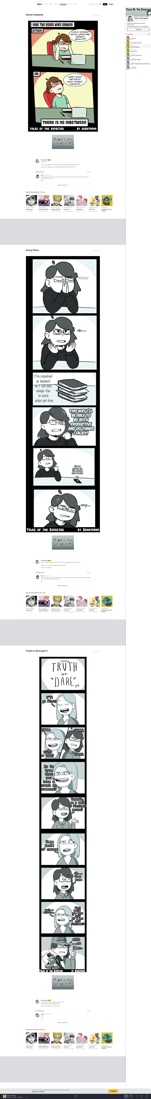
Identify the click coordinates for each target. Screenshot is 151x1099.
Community (63, 4)
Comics (51, 4)
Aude (42, 1014)
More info (35, 1091)
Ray (42, 175)
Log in (105, 4)
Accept (113, 1091)
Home (45, 4)
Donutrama (44, 160)
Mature (70, 4)
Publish (111, 4)
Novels (56, 4)
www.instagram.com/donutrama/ (70, 164)
